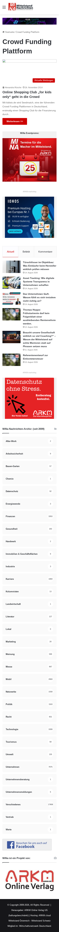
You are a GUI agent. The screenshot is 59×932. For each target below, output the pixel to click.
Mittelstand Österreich (19, 920)
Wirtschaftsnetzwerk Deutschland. (35, 926)
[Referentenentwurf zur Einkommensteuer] (11, 360)
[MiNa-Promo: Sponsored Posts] (29, 21)
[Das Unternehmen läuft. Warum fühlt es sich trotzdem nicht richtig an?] (11, 298)
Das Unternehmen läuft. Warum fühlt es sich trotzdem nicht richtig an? (39, 297)
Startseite (9, 32)
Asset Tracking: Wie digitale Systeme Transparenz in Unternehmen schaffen (38, 281)
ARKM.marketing (29, 192)
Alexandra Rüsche (13, 87)
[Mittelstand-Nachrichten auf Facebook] (27, 849)
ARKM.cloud (44, 915)
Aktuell (10, 251)
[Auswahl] (4, 8)
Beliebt (26, 251)
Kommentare (45, 251)
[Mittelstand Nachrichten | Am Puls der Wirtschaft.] (20, 7)
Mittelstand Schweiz (41, 920)
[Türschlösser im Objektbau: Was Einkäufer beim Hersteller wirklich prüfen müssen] (11, 267)
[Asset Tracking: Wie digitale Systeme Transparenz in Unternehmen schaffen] (11, 282)
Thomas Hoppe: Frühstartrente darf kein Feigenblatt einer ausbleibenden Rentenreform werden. (39, 316)
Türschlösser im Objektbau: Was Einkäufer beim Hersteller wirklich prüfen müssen (39, 266)
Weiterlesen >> (15, 121)
